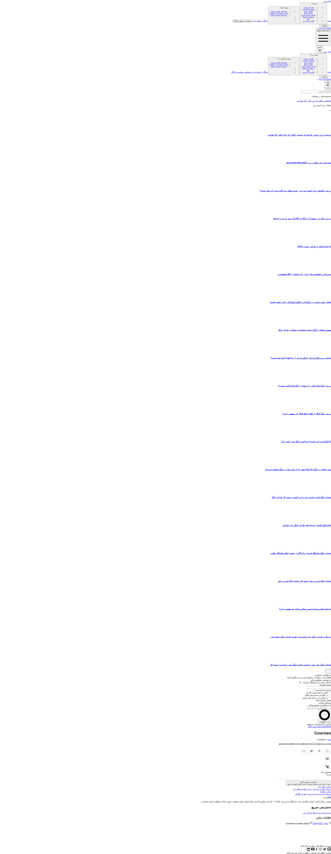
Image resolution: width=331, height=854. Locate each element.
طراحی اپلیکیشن (308, 9)
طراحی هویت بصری (308, 15)
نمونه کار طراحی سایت (278, 11)
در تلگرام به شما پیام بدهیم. (316, 695)
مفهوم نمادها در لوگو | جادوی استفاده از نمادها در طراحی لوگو (304, 330)
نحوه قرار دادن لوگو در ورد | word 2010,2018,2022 (308, 163)
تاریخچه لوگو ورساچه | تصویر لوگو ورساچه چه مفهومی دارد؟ (305, 609)
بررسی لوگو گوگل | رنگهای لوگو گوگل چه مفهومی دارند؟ (306, 414)
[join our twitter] (324, 850)
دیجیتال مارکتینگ (308, 17)
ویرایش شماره (325, 703)
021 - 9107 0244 (320, 823)
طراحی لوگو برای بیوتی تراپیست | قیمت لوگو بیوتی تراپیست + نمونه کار (300, 665)
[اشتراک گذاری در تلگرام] (319, 754)
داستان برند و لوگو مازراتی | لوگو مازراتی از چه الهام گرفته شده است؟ (301, 358)
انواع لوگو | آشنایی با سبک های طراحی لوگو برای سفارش (306, 525)
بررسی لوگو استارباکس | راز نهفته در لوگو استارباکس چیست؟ (304, 386)
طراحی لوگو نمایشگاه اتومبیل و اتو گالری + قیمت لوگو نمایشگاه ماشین (300, 553)
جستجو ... (324, 26)
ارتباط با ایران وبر (310, 813)
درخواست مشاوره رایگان (243, 21)
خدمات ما (309, 63)
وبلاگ (265, 21)
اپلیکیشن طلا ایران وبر (321, 101)
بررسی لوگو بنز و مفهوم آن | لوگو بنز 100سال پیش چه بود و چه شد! (302, 218)
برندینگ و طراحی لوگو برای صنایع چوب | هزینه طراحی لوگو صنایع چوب (300, 637)
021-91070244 (325, 28)
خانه (329, 21)
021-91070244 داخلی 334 (319, 727)
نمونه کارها (279, 11)
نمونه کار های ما (280, 62)
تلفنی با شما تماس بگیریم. (317, 693)
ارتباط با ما (257, 21)
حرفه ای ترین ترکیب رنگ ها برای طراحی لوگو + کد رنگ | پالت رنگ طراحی (299, 135)
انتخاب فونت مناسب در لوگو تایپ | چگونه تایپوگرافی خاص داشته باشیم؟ (300, 302)
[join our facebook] (316, 850)
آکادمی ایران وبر (308, 21)
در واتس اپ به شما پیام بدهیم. (315, 698)
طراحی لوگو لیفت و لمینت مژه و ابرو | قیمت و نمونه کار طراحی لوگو (301, 497)
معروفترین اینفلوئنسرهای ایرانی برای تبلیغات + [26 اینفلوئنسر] (304, 274)
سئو (308, 19)
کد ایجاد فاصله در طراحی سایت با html (314, 246)
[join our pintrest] (329, 850)
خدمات (309, 12)
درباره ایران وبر (324, 813)
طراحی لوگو (308, 13)
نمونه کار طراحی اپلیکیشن (278, 13)
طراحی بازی (308, 11)
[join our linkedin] (308, 850)
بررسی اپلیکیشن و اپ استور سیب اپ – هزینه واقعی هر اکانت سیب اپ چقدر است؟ (295, 191)
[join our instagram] (320, 850)
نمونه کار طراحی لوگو (279, 15)
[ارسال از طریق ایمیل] (303, 754)
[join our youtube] (312, 850)
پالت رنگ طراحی (304, 101)
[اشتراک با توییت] (311, 754)
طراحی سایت (308, 7)
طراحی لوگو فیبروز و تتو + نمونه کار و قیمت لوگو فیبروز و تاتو (304, 581)
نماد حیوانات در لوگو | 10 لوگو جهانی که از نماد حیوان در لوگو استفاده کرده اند (298, 469)
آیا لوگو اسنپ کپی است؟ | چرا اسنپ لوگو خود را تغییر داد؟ (306, 442)
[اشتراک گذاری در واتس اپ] (327, 754)
